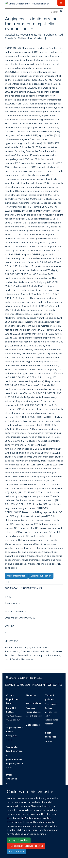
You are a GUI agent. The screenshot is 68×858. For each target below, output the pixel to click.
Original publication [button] (41, 575)
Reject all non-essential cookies (26, 845)
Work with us (33, 703)
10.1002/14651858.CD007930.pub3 (23, 588)
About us (31, 695)
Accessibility (51, 704)
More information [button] (16, 575)
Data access (33, 724)
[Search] (61, 11)
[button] (61, 3)
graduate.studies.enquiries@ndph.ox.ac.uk (14, 763)
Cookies (48, 708)
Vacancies (30, 708)
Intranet (49, 741)
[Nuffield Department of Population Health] (27, 2)
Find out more (16, 851)
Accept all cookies (18, 840)
